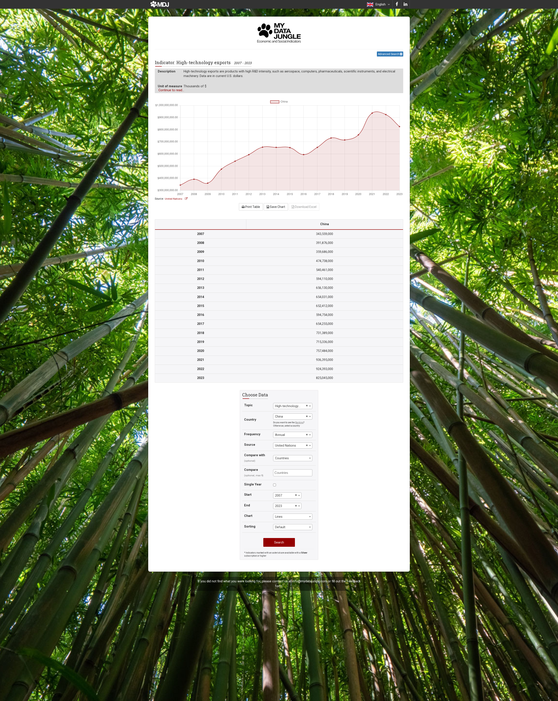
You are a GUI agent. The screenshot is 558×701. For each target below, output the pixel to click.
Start (248, 495)
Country (250, 420)
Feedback (354, 581)
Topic (248, 405)
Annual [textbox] (280, 435)
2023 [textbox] (278, 506)
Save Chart (277, 207)
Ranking (299, 422)
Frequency (252, 434)
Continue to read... (171, 90)
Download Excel (305, 207)
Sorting (249, 526)
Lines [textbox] (278, 517)
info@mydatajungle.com (309, 581)
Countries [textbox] (282, 458)
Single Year (253, 484)
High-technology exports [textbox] (290, 406)
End (247, 505)
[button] (378, 4)
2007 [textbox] (278, 495)
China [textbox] (279, 416)
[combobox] (292, 406)
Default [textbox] (280, 527)
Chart (248, 516)
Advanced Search (389, 54)
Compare (251, 470)
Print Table (252, 207)
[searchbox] (293, 473)
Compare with (254, 455)
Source (249, 445)
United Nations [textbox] (285, 445)
